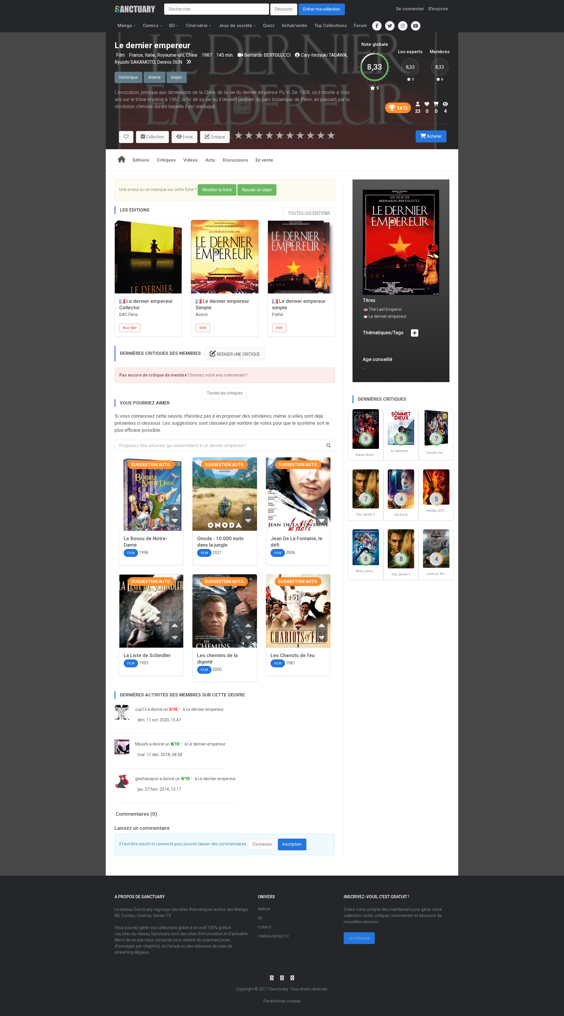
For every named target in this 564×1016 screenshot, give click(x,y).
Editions (141, 160)
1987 (207, 55)
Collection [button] (154, 137)
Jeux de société (235, 25)
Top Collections (330, 25)
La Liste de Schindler (147, 655)
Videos (190, 160)
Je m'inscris (359, 938)
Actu (210, 160)
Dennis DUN (169, 62)
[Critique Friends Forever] (436, 427)
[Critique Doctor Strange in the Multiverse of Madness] (365, 428)
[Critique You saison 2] (365, 488)
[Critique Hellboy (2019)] (436, 487)
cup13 (141, 709)
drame (154, 77)
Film (121, 55)
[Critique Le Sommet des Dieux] (401, 426)
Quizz (269, 25)
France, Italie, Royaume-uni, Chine (164, 55)
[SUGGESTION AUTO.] (151, 500)
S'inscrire (438, 8)
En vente (264, 160)
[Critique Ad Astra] (401, 488)
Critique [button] (217, 137)
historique (128, 77)
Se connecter (410, 8)
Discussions (235, 160)
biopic (176, 77)
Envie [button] (187, 137)
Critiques (166, 160)
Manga (125, 25)
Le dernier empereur (205, 709)
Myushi (141, 744)
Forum (360, 25)
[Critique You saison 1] (401, 548)
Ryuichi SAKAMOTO (135, 62)
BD (172, 25)
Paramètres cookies (282, 1001)
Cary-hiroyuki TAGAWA (324, 55)
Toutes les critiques (225, 393)
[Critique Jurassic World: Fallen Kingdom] (436, 548)
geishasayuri (147, 778)
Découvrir (284, 9)
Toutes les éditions (309, 213)
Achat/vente (294, 25)
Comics (150, 25)
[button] (126, 137)
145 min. (225, 55)
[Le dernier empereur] (401, 242)
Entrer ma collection (321, 9)
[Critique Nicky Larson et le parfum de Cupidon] (365, 547)
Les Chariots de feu (293, 655)
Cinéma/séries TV (273, 936)
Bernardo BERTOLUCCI (267, 55)
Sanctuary (278, 989)
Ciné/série (197, 25)
